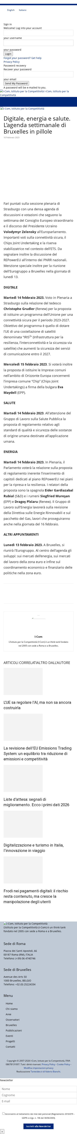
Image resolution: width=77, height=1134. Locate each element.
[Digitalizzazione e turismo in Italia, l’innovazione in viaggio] (38, 824)
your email (10, 79)
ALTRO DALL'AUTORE (53, 662)
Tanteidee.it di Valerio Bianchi (45, 1071)
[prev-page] (5, 909)
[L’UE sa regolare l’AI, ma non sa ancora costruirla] (38, 681)
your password (12, 49)
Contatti (10, 1046)
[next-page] (7, 909)
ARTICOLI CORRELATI (20, 662)
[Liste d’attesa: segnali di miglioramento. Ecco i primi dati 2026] (38, 778)
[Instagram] (7, 16)
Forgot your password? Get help (23, 58)
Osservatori (13, 1019)
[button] (6, 102)
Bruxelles (11, 1025)
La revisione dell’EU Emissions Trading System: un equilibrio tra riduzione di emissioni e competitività (38, 753)
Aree (8, 1014)
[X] (13, 16)
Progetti (10, 1041)
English (11, 10)
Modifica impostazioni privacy (38, 1067)
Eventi (9, 1036)
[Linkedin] (10, 16)
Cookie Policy (63, 1064)
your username (13, 38)
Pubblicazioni (14, 1030)
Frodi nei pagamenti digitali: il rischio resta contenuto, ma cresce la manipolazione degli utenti (36, 896)
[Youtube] (15, 16)
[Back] (5, 20)
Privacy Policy (12, 61)
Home (9, 1003)
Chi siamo (12, 1009)
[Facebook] (5, 16)
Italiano (22, 10)
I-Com (38, 636)
